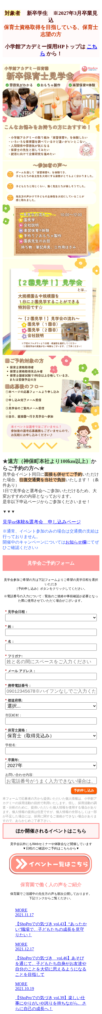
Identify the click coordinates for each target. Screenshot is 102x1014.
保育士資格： (16, 730)
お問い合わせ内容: (19, 775)
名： (10, 641)
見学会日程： (16, 612)
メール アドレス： (20, 671)
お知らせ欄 (75, 542)
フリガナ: (13, 656)
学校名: (10, 745)
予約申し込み (84, 790)
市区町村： (13, 715)
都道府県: (13, 700)
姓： (10, 627)
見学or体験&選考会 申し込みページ (42, 521)
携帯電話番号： (18, 685)
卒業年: (12, 760)
